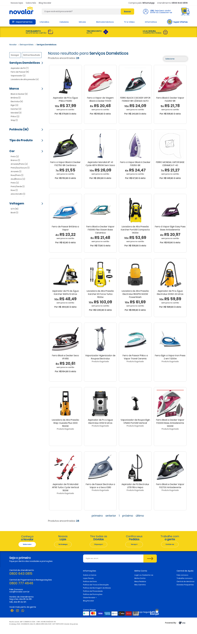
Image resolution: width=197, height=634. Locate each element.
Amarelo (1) (16, 171)
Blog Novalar (45, 2)
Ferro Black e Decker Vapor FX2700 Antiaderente (170, 486)
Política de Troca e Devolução (96, 585)
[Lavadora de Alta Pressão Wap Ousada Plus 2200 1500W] (65, 403)
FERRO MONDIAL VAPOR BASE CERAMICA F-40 (170, 164)
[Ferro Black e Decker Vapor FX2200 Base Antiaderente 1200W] (170, 403)
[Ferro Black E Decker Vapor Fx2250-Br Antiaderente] (170, 81)
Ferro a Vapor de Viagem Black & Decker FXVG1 (100, 99)
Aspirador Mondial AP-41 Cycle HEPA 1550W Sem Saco (100, 164)
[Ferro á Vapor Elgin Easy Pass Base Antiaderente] (170, 210)
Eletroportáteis (27, 44)
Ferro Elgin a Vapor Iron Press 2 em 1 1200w (170, 357)
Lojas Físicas (88, 578)
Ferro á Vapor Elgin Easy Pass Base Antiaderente (170, 228)
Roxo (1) (14, 190)
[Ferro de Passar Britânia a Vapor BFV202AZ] (65, 210)
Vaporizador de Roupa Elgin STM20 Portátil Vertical (135, 421)
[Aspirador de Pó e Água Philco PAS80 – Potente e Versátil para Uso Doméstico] (65, 81)
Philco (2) (15, 116)
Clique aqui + (98, 544)
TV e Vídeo (129, 21)
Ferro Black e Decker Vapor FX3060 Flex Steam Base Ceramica (100, 229)
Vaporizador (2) (18, 75)
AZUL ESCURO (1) (18, 194)
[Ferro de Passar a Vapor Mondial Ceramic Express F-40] (170, 145)
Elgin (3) (14, 105)
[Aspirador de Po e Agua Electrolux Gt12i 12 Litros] (100, 403)
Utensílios (44, 21)
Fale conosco (182, 575)
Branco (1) (15, 160)
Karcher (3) (16, 109)
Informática (151, 21)
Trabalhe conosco (185, 578)
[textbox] (88, 11)
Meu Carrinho (140, 585)
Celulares (64, 21)
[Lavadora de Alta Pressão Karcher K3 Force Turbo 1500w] (100, 274)
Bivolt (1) (14, 212)
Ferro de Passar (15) (20, 72)
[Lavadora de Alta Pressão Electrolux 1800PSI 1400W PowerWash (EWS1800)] (135, 274)
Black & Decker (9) (19, 94)
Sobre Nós (31, 2)
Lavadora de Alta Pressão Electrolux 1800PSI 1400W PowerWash (135, 294)
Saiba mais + (27, 544)
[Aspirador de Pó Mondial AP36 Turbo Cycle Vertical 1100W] (65, 467)
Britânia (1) (16, 97)
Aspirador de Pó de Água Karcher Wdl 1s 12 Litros (65, 292)
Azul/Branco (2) (18, 179)
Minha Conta (139, 578)
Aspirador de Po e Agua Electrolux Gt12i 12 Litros (100, 421)
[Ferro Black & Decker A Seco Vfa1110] (65, 338)
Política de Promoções (92, 594)
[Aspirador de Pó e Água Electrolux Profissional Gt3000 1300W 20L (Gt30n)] (170, 274)
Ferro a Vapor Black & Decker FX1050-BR (135, 164)
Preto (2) (15, 156)
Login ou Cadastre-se (143, 575)
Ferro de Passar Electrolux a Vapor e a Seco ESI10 (100, 486)
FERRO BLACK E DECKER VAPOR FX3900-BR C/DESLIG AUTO (135, 99)
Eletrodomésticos (105, 21)
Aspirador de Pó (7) (20, 68)
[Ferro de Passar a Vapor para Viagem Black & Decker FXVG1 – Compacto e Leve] (100, 81)
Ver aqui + (134, 544)
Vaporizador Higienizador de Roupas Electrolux (100, 357)
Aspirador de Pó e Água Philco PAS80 (65, 99)
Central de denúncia (185, 581)
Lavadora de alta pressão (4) (25, 79)
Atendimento (172, 2)
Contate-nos (170, 544)
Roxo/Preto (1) (17, 175)
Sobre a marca (89, 575)
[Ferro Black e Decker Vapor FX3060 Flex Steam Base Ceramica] (100, 210)
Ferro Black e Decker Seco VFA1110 (65, 357)
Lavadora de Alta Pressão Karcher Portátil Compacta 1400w (135, 229)
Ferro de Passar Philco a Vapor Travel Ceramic (135, 357)
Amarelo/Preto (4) (19, 164)
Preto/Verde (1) (18, 186)
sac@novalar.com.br (19, 591)
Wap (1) (14, 120)
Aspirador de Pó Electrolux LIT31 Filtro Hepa (135, 486)
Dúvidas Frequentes (185, 585)
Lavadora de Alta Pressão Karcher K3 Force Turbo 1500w (100, 294)
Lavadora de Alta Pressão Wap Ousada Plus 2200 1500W (65, 423)
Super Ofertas (180, 21)
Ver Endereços (62, 544)
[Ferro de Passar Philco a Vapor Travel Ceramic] (135, 338)
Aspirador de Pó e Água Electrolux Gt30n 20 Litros (170, 292)
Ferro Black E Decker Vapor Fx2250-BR (170, 99)
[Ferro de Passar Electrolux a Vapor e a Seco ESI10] (100, 467)
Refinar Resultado (31, 55)
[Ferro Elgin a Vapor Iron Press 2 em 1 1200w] (170, 338)
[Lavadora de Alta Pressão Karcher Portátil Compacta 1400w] (135, 210)
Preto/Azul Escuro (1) (20, 167)
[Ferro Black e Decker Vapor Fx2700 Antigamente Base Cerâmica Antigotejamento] (170, 467)
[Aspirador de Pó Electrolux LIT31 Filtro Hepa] (135, 467)
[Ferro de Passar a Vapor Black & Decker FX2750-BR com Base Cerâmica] (65, 145)
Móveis (82, 21)
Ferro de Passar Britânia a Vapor (65, 228)
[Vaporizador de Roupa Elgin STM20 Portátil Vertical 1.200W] (135, 403)
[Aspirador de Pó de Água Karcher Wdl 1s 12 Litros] (65, 274)
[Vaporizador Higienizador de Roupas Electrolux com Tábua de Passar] (100, 338)
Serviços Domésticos (46, 44)
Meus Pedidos (140, 581)
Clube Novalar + (90, 597)
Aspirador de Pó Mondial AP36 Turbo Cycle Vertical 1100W (65, 487)
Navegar (15, 55)
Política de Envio (90, 581)
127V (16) (14, 208)
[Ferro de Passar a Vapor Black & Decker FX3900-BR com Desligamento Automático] (135, 81)
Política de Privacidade (93, 591)
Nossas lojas (17, 2)
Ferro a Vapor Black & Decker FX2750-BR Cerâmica (65, 164)
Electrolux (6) (17, 101)
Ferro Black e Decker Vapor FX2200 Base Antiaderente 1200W (170, 423)
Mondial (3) (16, 112)
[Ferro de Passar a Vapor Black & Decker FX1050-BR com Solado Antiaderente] (135, 145)
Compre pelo (141, 2)
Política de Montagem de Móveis (97, 588)
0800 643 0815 (20, 573)
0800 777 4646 (21, 583)
